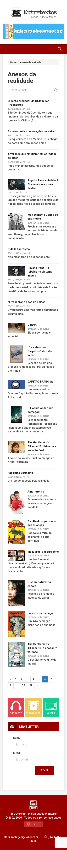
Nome (16, 737)
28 (23, 685)
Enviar (45, 770)
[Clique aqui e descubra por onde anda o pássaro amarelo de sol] (33, 31)
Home (13, 62)
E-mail (16, 752)
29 (30, 685)
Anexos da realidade (30, 62)
